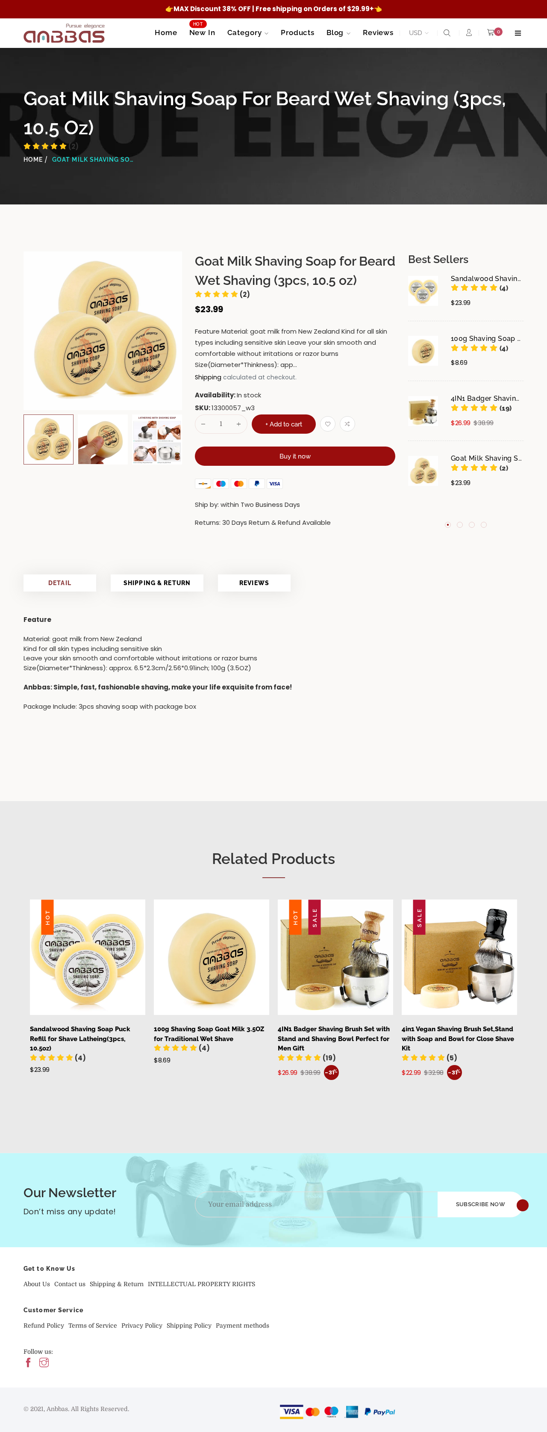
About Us (37, 1284)
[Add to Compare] (347, 424)
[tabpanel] (465, 394)
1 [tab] (448, 524)
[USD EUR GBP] (417, 33)
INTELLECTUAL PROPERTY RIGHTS (201, 1284)
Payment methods (242, 1325)
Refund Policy (44, 1325)
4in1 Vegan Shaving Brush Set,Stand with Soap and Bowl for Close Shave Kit (458, 1038)
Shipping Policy (189, 1325)
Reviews (254, 583)
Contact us (69, 1284)
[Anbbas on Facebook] (28, 1363)
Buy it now (295, 456)
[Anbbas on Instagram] (44, 1363)
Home (33, 159)
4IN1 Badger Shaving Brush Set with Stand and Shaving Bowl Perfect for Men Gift (334, 1038)
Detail (59, 583)
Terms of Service (92, 1325)
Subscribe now (480, 1204)
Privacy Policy (141, 1325)
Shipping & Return (157, 583)
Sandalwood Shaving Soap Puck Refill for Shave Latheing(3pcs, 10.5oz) (80, 1038)
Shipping (208, 377)
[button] (479, 288)
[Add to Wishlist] (327, 424)
